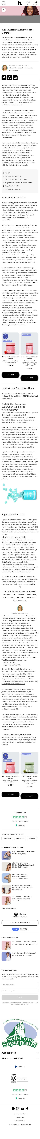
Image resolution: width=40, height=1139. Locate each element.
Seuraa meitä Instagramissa (20, 923)
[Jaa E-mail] (15, 78)
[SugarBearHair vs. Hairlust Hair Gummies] (20, 855)
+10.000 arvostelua (23, 821)
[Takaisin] (4, 10)
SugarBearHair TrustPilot (12, 665)
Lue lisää (10, 375)
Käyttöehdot (20, 1117)
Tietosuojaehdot (20, 1120)
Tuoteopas (32, 838)
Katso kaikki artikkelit (9, 908)
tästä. (24, 404)
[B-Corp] (20, 1078)
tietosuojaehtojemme (20, 1003)
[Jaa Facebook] (4, 78)
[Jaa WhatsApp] (9, 78)
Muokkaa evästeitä (20, 1114)
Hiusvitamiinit (20, 838)
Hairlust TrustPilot (9, 663)
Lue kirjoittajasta (13, 70)
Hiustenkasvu (7, 838)
